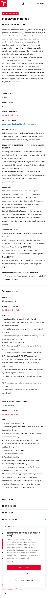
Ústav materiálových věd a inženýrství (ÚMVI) (19, 124)
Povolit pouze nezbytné (24, 580)
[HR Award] (5, 593)
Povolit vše (24, 568)
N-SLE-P (15, 276)
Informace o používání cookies (12, 589)
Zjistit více (11, 561)
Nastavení (24, 574)
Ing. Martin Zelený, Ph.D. (11, 115)
